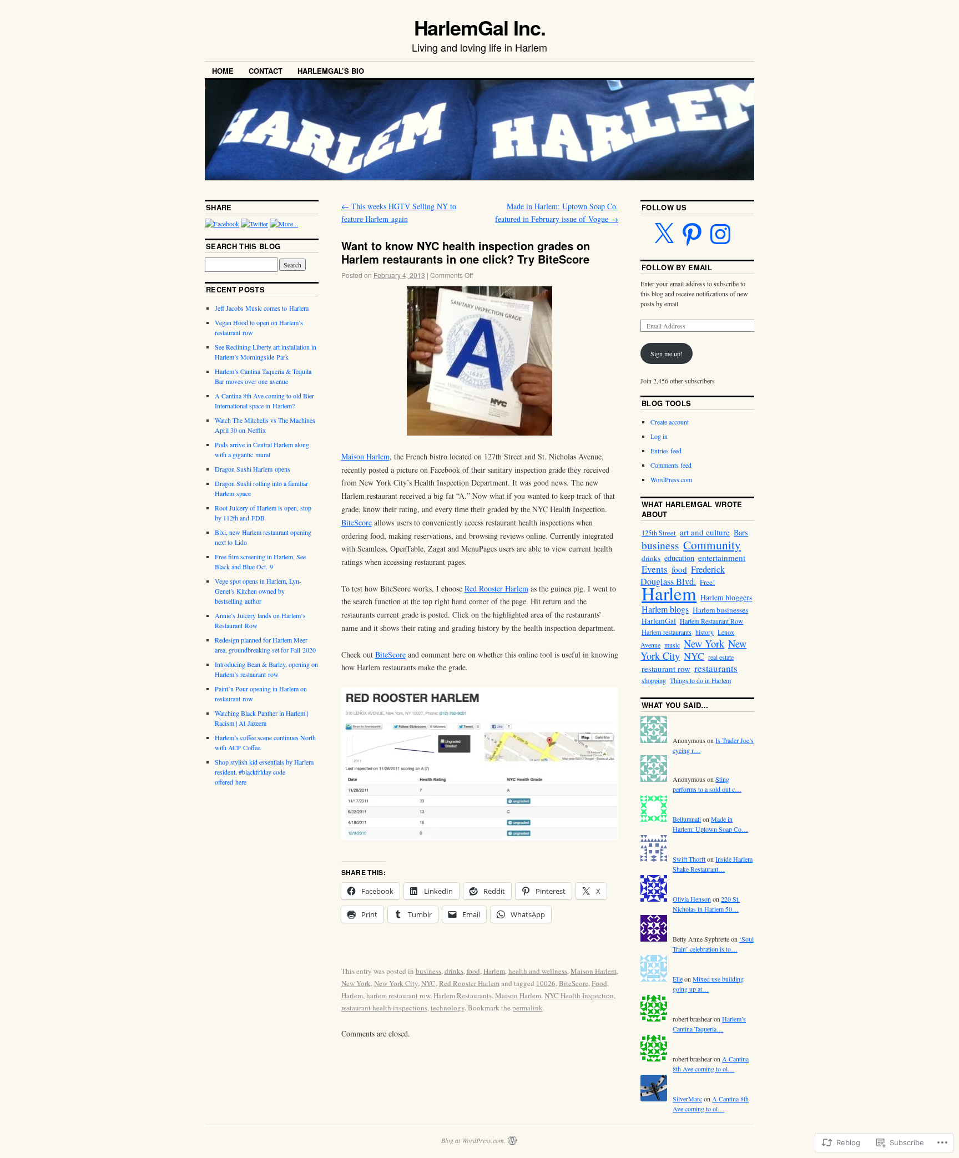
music (672, 644)
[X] (663, 234)
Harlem (494, 971)
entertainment (721, 557)
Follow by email (677, 267)
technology (448, 1008)
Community (712, 545)
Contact (265, 70)
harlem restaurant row (398, 995)
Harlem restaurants (667, 632)
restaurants (716, 668)
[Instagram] (720, 234)
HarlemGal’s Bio (330, 70)
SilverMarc (687, 1098)
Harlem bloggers (726, 597)
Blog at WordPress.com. (473, 1140)
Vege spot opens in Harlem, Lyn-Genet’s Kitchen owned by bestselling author (258, 591)
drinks (454, 971)
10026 (546, 983)
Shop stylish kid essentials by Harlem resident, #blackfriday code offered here (264, 771)
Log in (659, 436)
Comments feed (671, 465)
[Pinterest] (692, 234)
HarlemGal (659, 621)
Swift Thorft (689, 858)
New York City (396, 983)
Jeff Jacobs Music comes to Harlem (262, 308)
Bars (741, 532)
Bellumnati (687, 819)
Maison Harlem (365, 456)
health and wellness (537, 971)
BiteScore (356, 522)
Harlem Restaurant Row (711, 620)
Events (655, 569)
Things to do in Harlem (700, 680)
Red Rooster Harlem (496, 588)
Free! (707, 582)
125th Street (659, 533)
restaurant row (666, 668)
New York (356, 983)
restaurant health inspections (384, 1008)
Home (223, 70)
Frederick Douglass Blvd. (682, 575)
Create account (669, 421)
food (473, 971)
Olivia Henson (692, 898)
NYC (428, 983)
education (679, 558)
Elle (678, 978)
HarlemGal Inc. (480, 27)
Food (599, 983)
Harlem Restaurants (462, 995)
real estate (721, 657)
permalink (527, 1008)
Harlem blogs (665, 609)
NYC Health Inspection (579, 995)
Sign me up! (666, 353)
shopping (654, 680)
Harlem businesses (720, 610)
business (428, 971)
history (704, 632)
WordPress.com (671, 479)
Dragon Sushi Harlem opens (252, 468)
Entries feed (666, 450)
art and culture (705, 532)
